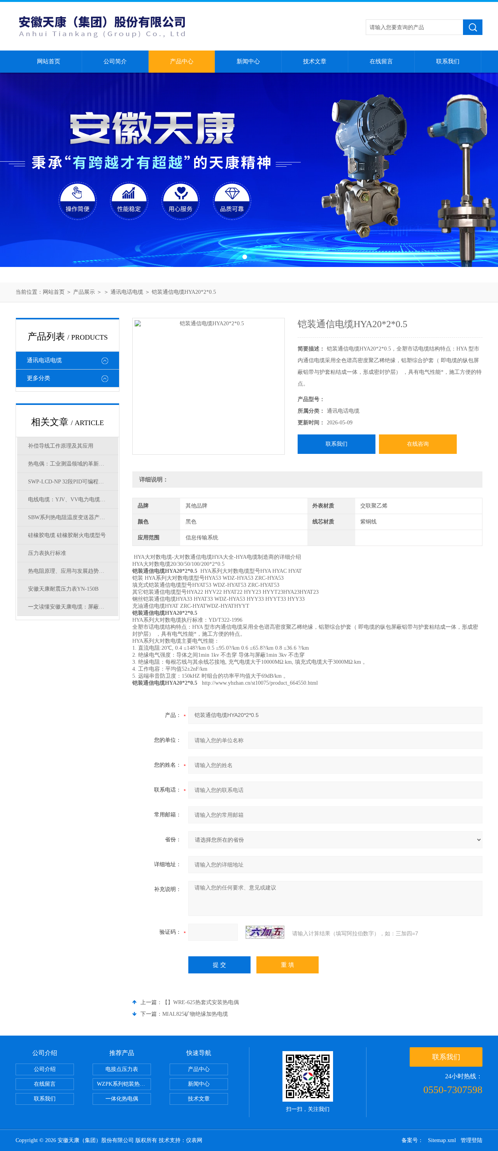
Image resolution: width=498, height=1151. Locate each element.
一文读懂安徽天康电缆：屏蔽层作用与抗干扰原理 (73, 607)
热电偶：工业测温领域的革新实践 (69, 464)
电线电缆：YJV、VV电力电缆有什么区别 (73, 499)
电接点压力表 (121, 1069)
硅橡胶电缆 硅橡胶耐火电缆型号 (67, 535)
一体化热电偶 (121, 1099)
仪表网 (194, 1140)
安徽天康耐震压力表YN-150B (63, 589)
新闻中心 (248, 61)
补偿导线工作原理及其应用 (60, 446)
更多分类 (38, 378)
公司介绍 (45, 1069)
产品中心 (181, 61)
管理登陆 (471, 1140)
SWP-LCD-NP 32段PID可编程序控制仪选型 (73, 482)
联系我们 (447, 61)
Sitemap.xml (442, 1140)
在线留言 (381, 61)
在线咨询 (418, 444)
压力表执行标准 (47, 553)
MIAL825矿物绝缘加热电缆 (195, 1014)
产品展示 (84, 292)
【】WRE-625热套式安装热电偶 (200, 1002)
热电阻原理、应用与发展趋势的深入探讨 (73, 571)
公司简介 (115, 61)
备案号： (412, 1140)
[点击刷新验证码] (264, 932)
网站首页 (48, 61)
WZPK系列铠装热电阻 (124, 1084)
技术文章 (314, 61)
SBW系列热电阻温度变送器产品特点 (72, 517)
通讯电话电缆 (126, 292)
